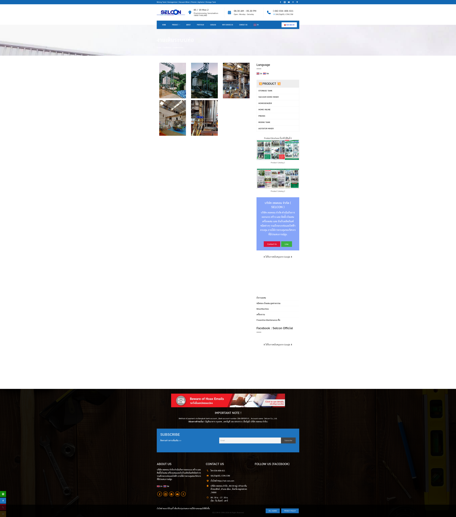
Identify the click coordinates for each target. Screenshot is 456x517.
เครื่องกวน (260, 314)
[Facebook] (159, 494)
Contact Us (272, 244)
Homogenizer (172, 2)
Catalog (213, 24)
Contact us (243, 24)
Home (164, 24)
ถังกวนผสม (261, 297)
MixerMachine (262, 308)
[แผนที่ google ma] (183, 494)
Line (286, 244)
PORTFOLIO (200, 24)
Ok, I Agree (273, 511)
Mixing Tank (161, 2)
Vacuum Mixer (184, 2)
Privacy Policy (290, 511)
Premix (193, 2)
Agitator (201, 2)
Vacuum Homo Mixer (268, 97)
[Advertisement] (277, 275)
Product (175, 24)
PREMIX (261, 116)
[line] (165, 494)
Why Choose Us (227, 24)
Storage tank (265, 91)
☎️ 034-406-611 (289, 24)
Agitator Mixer (266, 129)
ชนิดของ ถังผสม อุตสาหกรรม (268, 303)
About (188, 24)
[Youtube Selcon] (177, 494)
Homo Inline (264, 110)
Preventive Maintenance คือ (268, 320)
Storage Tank (211, 2)
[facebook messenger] (171, 494)
